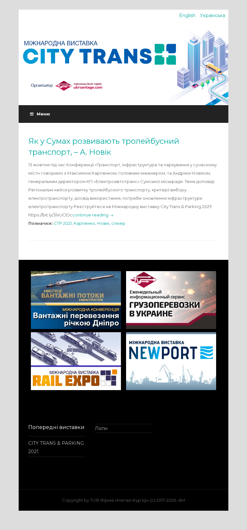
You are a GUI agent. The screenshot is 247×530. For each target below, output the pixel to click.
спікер (118, 223)
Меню (43, 113)
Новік (103, 223)
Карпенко (84, 223)
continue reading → (93, 214)
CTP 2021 (63, 223)
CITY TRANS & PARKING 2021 (56, 447)
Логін (101, 428)
